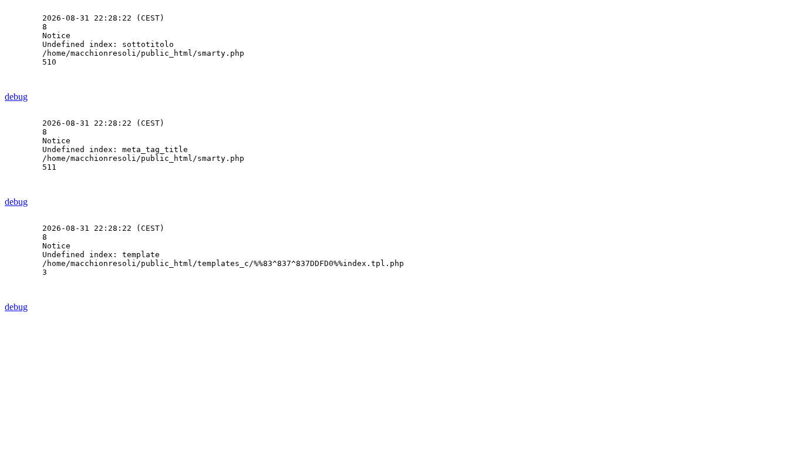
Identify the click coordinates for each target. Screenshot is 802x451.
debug (16, 97)
